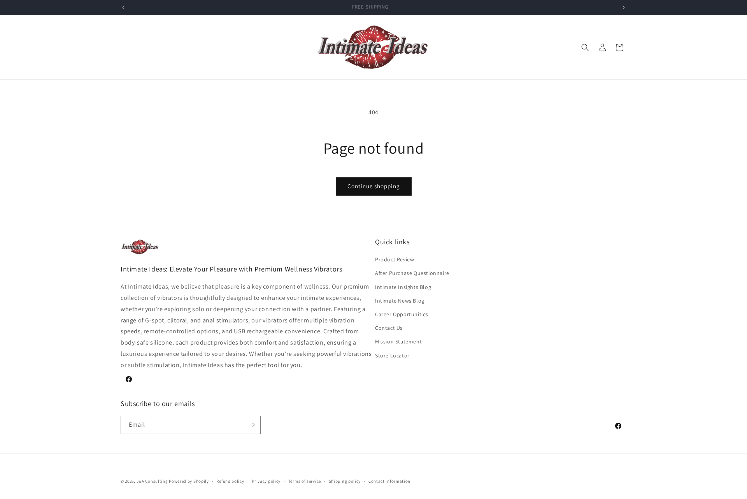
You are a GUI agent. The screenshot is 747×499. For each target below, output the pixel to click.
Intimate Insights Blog (403, 287)
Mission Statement (398, 341)
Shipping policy (345, 481)
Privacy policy (266, 481)
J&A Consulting (152, 481)
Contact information (389, 481)
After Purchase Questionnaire (412, 273)
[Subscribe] (251, 425)
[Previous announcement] (123, 7)
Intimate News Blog (399, 300)
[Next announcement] (623, 7)
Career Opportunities (401, 314)
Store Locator (392, 355)
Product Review (394, 259)
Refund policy (230, 481)
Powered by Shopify (189, 481)
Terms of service (304, 481)
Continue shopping (373, 186)
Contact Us (389, 327)
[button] (585, 47)
